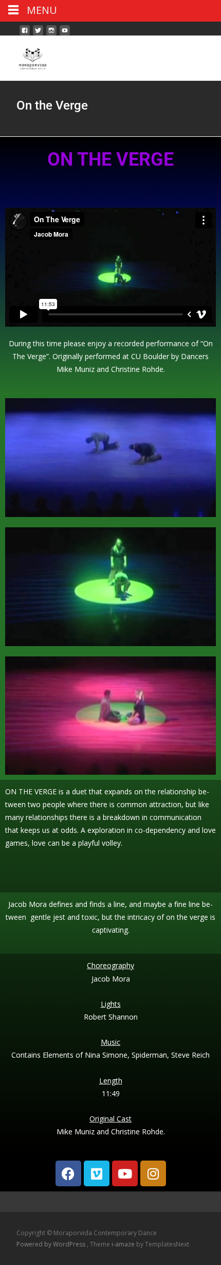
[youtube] (65, 34)
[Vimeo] (96, 1173)
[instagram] (51, 34)
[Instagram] (153, 1173)
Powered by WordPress (51, 1244)
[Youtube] (125, 1173)
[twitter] (38, 34)
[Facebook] (68, 1173)
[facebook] (25, 34)
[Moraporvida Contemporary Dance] (24, 56)
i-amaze (124, 1244)
